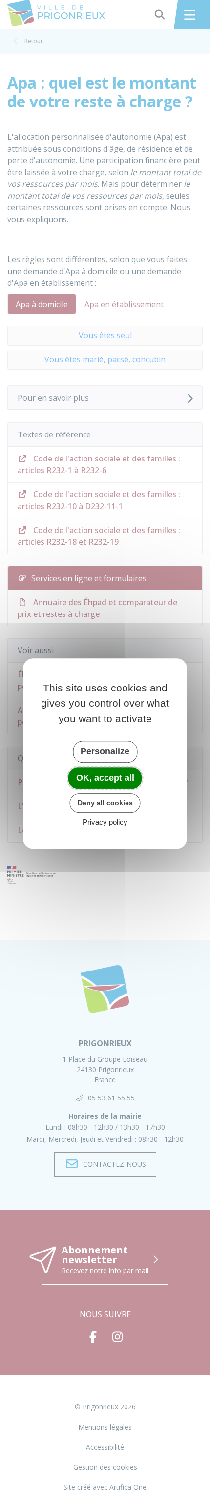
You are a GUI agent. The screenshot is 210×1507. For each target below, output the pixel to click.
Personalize (105, 751)
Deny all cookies (105, 803)
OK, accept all (105, 778)
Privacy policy (105, 822)
